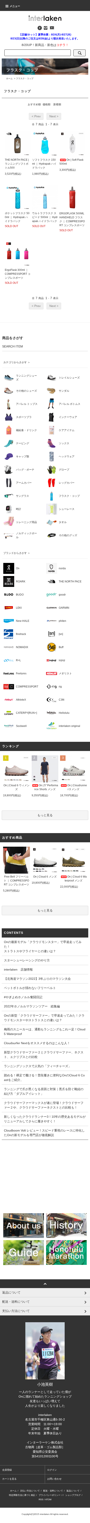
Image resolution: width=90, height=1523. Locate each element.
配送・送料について (53, 1491)
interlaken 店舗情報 (18, 969)
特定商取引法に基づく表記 (22, 1495)
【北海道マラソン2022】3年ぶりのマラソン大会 (37, 978)
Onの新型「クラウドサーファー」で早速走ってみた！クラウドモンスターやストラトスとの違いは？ (44, 1018)
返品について (73, 1491)
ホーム (9, 78)
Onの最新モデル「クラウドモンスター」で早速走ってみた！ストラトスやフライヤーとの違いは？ (42, 946)
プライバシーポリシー (50, 1495)
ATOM (48, 1499)
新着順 (57, 104)
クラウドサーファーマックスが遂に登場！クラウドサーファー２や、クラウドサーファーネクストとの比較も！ (43, 1105)
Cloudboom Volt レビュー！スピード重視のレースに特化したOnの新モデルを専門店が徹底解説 (44, 1133)
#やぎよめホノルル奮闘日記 (23, 997)
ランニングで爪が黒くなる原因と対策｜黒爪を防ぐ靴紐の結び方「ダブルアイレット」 (43, 1091)
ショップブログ (73, 1495)
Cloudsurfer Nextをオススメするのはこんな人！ (37, 1043)
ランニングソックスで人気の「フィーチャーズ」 (37, 1066)
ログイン (52, 1469)
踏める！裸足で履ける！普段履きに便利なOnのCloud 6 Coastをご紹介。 (44, 1078)
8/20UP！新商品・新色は (45, 45)
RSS (41, 1499)
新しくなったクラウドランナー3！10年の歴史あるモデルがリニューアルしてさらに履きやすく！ (45, 1119)
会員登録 (7, 1469)
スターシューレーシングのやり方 (27, 960)
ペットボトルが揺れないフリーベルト (30, 988)
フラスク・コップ (24, 78)
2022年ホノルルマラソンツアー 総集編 (32, 1006)
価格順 (46, 104)
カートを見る (9, 1478)
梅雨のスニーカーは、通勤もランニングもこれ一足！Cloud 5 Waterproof (44, 1032)
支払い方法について (30, 1491)
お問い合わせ (54, 1478)
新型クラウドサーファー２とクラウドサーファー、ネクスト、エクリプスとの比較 (43, 1055)
